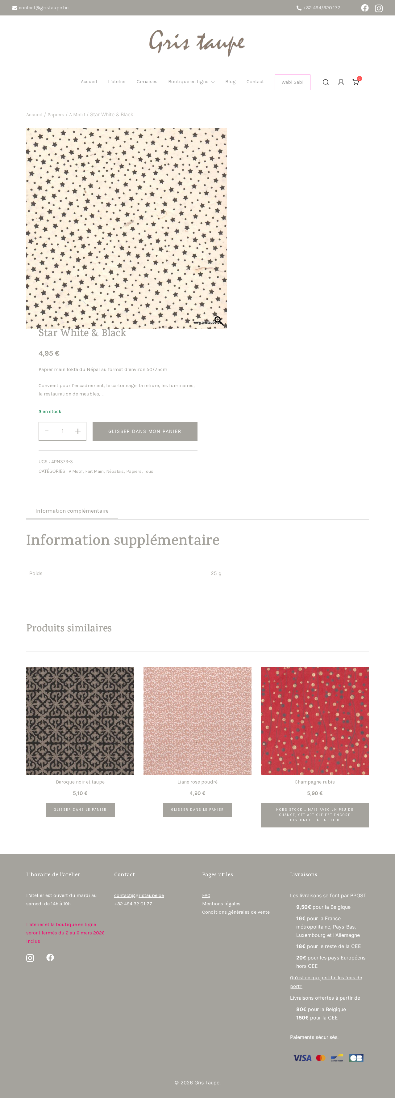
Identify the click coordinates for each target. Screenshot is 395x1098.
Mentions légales (221, 904)
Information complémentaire (72, 510)
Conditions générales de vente (236, 912)
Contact (255, 81)
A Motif (77, 114)
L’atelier (117, 81)
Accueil (89, 81)
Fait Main (94, 471)
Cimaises (147, 81)
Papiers (56, 114)
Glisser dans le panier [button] (80, 810)
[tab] (72, 511)
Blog (230, 81)
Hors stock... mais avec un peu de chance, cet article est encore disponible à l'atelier (315, 815)
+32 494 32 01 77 (133, 904)
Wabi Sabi (292, 82)
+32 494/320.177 (321, 8)
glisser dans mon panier (144, 431)
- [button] (47, 430)
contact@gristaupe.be (44, 8)
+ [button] (78, 430)
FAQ (206, 895)
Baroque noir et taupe (80, 782)
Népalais (115, 471)
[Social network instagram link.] (379, 8)
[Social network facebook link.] (365, 8)
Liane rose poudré (197, 782)
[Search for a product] (326, 82)
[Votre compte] (341, 82)
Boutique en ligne (188, 81)
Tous (148, 471)
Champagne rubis (315, 782)
